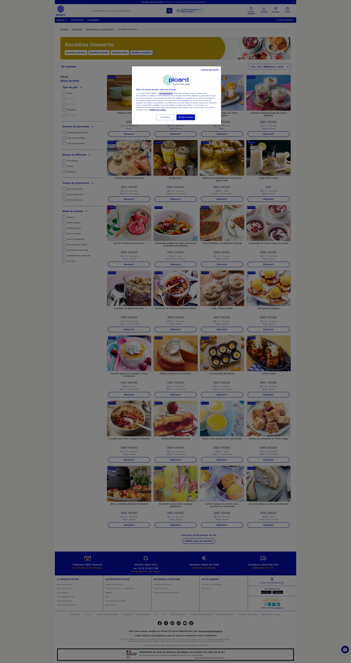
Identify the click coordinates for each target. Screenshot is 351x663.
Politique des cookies (157, 110)
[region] (176, 95)
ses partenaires (166, 93)
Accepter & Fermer (185, 117)
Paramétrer (166, 117)
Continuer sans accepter (210, 69)
